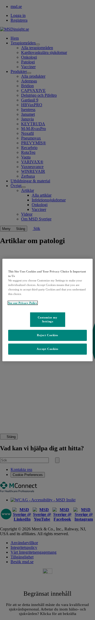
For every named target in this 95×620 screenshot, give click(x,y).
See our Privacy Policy (22, 302)
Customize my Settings (48, 319)
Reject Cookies (47, 335)
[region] (47, 310)
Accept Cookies (47, 348)
